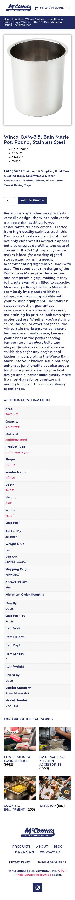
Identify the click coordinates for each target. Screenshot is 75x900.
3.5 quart (12, 427)
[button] (68, 8)
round (10, 465)
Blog (58, 846)
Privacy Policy (19, 862)
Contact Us (50, 852)
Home (7, 19)
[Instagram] (37, 887)
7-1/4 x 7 (11, 414)
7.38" (8, 503)
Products (21, 846)
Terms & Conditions (52, 862)
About (42, 846)
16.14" (9, 516)
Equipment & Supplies (38, 171)
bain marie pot (17, 452)
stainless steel (16, 440)
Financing (24, 852)
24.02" (9, 490)
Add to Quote (32, 200)
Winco (30, 19)
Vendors (19, 19)
